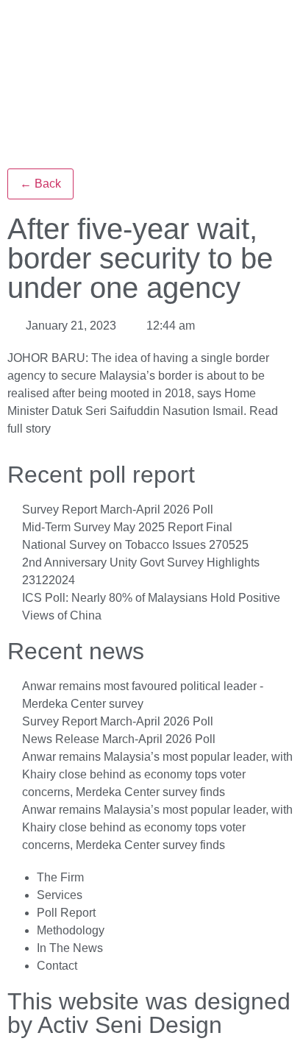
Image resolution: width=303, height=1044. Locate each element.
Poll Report (66, 912)
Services (59, 895)
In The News (70, 948)
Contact (57, 965)
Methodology (70, 930)
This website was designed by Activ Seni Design (148, 1013)
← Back (40, 183)
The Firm (60, 877)
